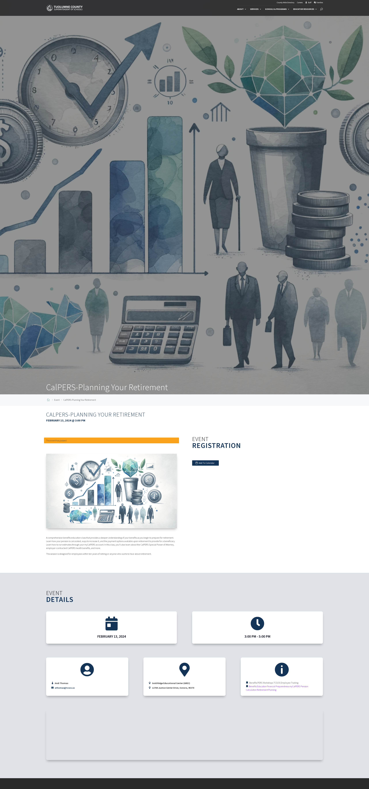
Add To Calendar (206, 462)
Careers (300, 3)
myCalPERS (294, 686)
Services (254, 9)
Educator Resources (303, 9)
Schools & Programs (276, 9)
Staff (309, 2)
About (240, 9)
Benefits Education (258, 686)
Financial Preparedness (278, 686)
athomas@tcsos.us (65, 687)
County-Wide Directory (285, 3)
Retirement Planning (266, 689)
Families (320, 2)
